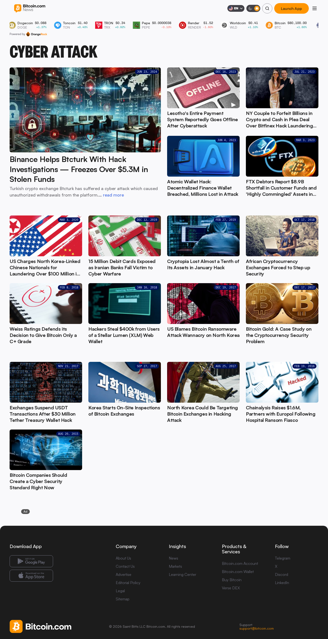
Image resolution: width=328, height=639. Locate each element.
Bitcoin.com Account (240, 563)
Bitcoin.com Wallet (238, 571)
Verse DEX (231, 587)
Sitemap (122, 599)
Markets (175, 566)
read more (113, 194)
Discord (281, 574)
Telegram (282, 558)
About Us (123, 558)
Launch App (291, 8)
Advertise (123, 574)
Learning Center (182, 574)
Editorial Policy (128, 582)
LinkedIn (282, 582)
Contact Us (125, 566)
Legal (120, 590)
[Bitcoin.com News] (30, 8)
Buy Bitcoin (232, 579)
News (173, 558)
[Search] (267, 8)
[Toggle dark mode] (253, 8)
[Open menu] (314, 8)
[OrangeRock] (36, 34)
